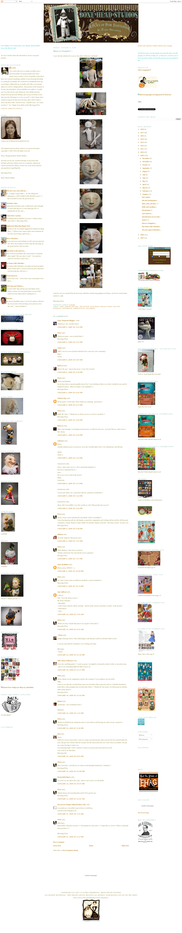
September (146, 168)
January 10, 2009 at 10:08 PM (71, 771)
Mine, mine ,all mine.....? (150, 204)
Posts (142, 735)
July (144, 175)
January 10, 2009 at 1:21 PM (70, 713)
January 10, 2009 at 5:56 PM (70, 728)
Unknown (60, 441)
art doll (75, 306)
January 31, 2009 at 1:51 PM (70, 814)
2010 (142, 152)
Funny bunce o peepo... (14, 216)
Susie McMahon (62, 564)
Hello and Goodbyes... (149, 207)
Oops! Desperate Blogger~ (66, 320)
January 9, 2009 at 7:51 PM (70, 541)
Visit (143, 813)
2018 (142, 129)
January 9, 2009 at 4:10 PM (70, 372)
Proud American (11, 276)
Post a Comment (58, 842)
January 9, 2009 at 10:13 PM (70, 586)
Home (91, 846)
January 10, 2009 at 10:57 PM (71, 784)
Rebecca (60, 366)
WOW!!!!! (145, 220)
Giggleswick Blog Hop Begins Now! (18, 226)
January (145, 194)
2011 (142, 149)
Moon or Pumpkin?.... (63, 51)
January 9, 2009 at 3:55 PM (70, 327)
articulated (84, 306)
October (145, 165)
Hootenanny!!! (147, 210)
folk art (116, 306)
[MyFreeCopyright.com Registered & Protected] (154, 95)
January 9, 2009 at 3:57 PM (70, 342)
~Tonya (59, 635)
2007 (142, 238)
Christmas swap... (12, 203)
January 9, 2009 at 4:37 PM (70, 405)
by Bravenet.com (159, 262)
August (144, 171)
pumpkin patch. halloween (84, 308)
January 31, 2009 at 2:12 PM (70, 837)
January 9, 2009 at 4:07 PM (70, 360)
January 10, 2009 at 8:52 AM (70, 629)
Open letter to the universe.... (15, 251)
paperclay (57, 308)
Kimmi (59, 701)
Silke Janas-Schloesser (65, 661)
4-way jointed (65, 306)
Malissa (60, 534)
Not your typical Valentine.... (151, 230)
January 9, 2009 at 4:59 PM (70, 435)
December (146, 158)
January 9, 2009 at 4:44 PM (70, 420)
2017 (142, 133)
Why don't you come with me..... (16, 191)
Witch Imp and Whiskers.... (15, 286)
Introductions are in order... (151, 217)
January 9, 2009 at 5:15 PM (70, 483)
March (144, 188)
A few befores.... (147, 213)
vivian (59, 348)
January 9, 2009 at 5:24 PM (70, 508)
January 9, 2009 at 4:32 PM (70, 393)
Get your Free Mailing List (159, 259)
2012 (142, 146)
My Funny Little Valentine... (15, 263)
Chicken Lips (61, 398)
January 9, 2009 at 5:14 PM (70, 458)
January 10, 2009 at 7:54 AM (70, 614)
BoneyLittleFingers (64, 777)
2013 (142, 142)
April (144, 184)
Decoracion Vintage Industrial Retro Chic (71, 804)
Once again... (146, 197)
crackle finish (106, 306)
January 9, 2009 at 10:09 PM (70, 571)
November (146, 161)
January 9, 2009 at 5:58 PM (70, 529)
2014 (142, 139)
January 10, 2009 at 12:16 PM (71, 655)
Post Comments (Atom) (70, 850)
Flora (13, 68)
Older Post (125, 846)
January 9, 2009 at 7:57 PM (70, 559)
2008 (142, 235)
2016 (142, 136)
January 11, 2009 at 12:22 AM (71, 799)
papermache (67, 308)
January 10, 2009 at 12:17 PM (71, 670)
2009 (142, 155)
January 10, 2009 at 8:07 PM (70, 756)
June (144, 178)
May (144, 181)
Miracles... (9, 298)
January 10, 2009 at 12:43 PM (71, 695)
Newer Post (57, 846)
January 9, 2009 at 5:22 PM (70, 496)
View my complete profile (11, 108)
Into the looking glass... (150, 200)
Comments (144, 739)
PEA (58, 734)
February (145, 191)
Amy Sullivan (61, 592)
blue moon (94, 306)
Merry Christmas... (12, 238)
